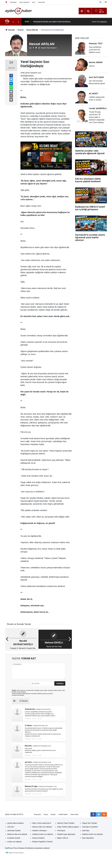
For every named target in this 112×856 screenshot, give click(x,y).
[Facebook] (11, 75)
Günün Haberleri (24, 2)
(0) (35, 718)
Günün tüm (99, 22)
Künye (46, 814)
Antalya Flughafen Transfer (42, 842)
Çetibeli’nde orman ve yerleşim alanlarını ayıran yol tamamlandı (56, 22)
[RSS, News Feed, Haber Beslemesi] (104, 814)
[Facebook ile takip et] (93, 814)
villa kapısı (61, 830)
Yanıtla (29, 718)
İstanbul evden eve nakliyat (42, 834)
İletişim (53, 814)
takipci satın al (62, 838)
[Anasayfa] (6, 2)
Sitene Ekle (41, 2)
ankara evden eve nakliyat (42, 827)
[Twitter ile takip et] (98, 814)
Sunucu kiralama (38, 838)
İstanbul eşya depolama (66, 834)
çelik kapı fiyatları (14, 830)
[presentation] (13, 21)
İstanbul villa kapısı (39, 830)
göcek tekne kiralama (15, 823)
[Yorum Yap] (11, 100)
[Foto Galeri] (105, 2)
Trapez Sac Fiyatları (89, 823)
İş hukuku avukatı (13, 838)
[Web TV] (100, 2)
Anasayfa (37, 814)
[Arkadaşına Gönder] (11, 91)
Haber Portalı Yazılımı (16, 853)
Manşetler (13, 2)
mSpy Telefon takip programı (68, 827)
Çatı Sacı (10, 827)
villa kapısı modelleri (90, 827)
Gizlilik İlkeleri (63, 814)
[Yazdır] (11, 96)
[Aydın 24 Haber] (18, 11)
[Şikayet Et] (62, 718)
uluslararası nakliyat (42, 848)
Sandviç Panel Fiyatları (65, 823)
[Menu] (82, 11)
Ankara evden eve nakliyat (17, 834)
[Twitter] (11, 79)
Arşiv (33, 2)
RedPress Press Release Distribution (19, 848)
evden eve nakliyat (14, 842)
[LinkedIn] (11, 83)
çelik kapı (85, 830)
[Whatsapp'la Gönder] (11, 87)
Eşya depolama (88, 838)
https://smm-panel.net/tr (41, 823)
